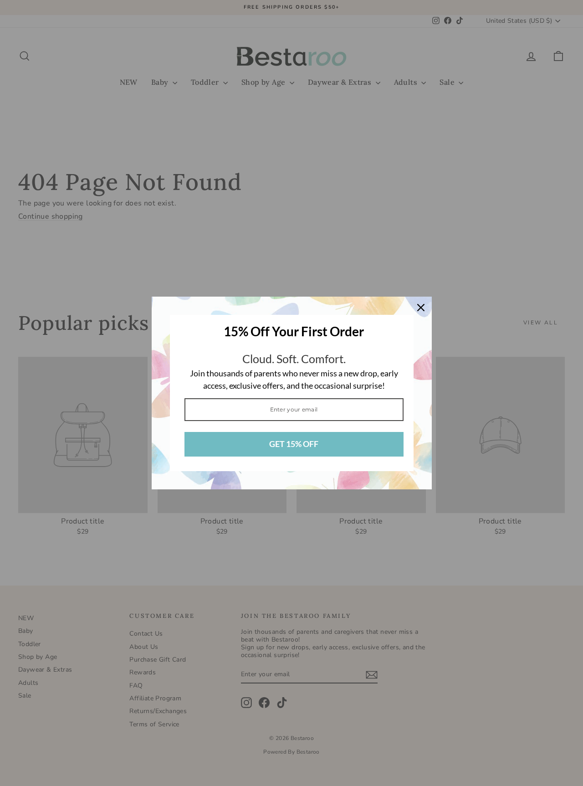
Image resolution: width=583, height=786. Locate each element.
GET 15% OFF (293, 444)
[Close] (421, 308)
